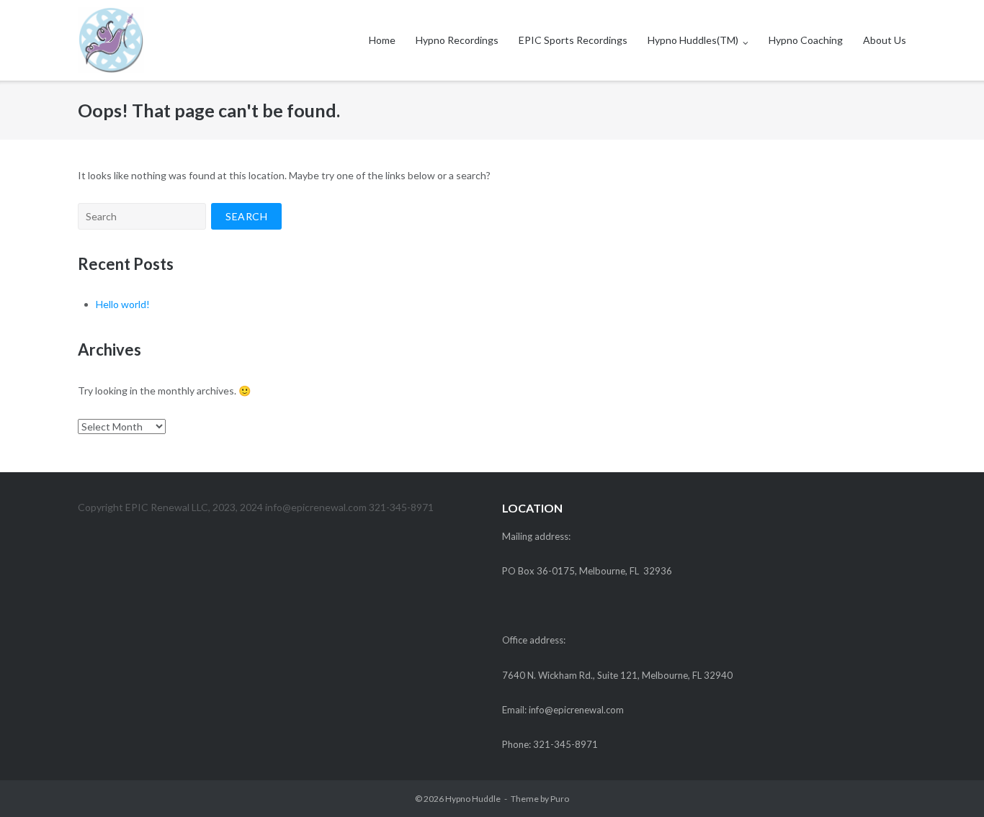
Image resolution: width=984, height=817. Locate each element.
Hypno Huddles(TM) (693, 40)
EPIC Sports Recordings (573, 40)
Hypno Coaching (806, 40)
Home (382, 40)
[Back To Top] (948, 782)
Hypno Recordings (457, 40)
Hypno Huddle (473, 798)
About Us (884, 40)
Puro (559, 798)
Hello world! (123, 304)
